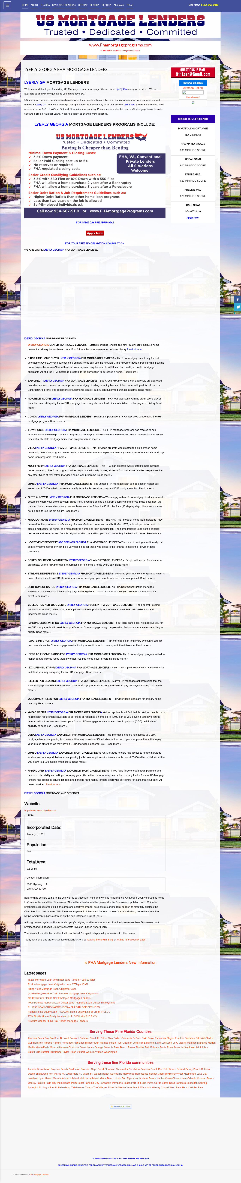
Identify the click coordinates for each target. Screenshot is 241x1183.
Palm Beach (120, 1047)
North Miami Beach (145, 1078)
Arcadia (32, 1069)
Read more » (131, 371)
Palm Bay (51, 1082)
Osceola (108, 1047)
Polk (147, 1047)
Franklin (179, 1038)
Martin (31, 1047)
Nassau (63, 1047)
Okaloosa (73, 1047)
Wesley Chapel (160, 1087)
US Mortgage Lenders (39, 1174)
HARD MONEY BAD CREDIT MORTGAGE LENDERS (68, 770)
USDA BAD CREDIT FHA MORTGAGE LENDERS (66, 734)
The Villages (100, 1087)
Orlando (191, 1078)
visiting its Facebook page (131, 939)
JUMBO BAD (46, 752)
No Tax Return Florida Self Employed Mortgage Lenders (59, 998)
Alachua (32, 1038)
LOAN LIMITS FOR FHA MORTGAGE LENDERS (66, 640)
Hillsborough (92, 1042)
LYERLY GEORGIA (38, 344)
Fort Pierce (55, 1073)
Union (73, 1051)
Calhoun (84, 1038)
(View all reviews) (193, 97)
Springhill (33, 1087)
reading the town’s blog (100, 939)
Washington (110, 1051)
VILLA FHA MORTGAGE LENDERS (58, 447)
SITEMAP (83, 4)
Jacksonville (165, 1073)
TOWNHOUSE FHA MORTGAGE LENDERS (63, 430)
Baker (41, 1038)
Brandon (85, 1069)
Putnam (154, 1047)
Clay (110, 1038)
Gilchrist (200, 1038)
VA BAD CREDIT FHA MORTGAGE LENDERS (64, 712)
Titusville (113, 1087)
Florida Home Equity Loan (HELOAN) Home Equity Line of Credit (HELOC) (69, 1011)
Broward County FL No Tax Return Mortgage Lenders (58, 1021)
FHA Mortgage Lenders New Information (122, 962)
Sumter (45, 1051)
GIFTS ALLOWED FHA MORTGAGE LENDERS (65, 497)
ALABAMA (119, 4)
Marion (212, 1042)
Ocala (168, 1078)
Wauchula (145, 1087)
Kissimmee (190, 1073)
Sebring (202, 1082)
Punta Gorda (154, 1082)
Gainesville (116, 1073)
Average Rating (193, 87)
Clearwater (122, 1069)
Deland (181, 1069)
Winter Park (196, 1087)
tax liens (46, 389)
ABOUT (34, 4)
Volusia (81, 1051)
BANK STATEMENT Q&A (64, 4)
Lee (163, 1042)
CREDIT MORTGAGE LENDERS (82, 752)
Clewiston (109, 1069)
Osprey (32, 1082)
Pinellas (139, 1047)
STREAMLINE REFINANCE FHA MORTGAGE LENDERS (70, 573)
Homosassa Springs (146, 1073)
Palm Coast (77, 1082)
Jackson (127, 1042)
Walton (99, 1051)
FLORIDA (94, 4)
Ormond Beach (205, 1078)
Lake (158, 1042)
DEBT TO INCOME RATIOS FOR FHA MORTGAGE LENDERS (74, 654)
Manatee (202, 1042)
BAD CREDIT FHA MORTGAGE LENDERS (62, 380)
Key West (177, 1073)
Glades (209, 1038)
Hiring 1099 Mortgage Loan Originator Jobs (52, 988)
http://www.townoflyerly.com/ (40, 810)
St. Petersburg (62, 1087)
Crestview (134, 1069)
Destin (31, 1073)
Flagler (170, 1038)
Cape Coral (97, 1069)
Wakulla (90, 1051)
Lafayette (149, 1042)
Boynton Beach (59, 1069)
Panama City (92, 1082)
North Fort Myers (124, 1078)
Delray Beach (192, 1069)
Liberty (182, 1042)
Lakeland (33, 1078)
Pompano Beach (121, 1082)
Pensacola (105, 1082)
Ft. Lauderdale (70, 1073)
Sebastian (192, 1082)
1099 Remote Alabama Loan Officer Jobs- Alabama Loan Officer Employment (71, 1002)
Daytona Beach (149, 1069)
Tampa (89, 1087)
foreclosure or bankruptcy (58, 721)
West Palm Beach (179, 1087)
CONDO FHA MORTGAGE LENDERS (60, 416)
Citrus (104, 1038)
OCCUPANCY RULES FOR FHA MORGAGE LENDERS (69, 698)
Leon (169, 1042)
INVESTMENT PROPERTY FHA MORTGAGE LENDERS (73, 542)
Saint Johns (201, 1047)
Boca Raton (43, 1069)
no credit (137, 367)
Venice (122, 1087)
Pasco (131, 1047)
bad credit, (126, 367)
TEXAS (129, 4)
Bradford (54, 1038)
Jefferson (138, 1042)
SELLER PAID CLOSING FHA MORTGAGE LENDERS (69, 680)
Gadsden (190, 1038)
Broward (74, 1038)
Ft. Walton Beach (99, 1073)
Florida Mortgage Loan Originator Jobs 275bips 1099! (58, 984)
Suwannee (56, 1051)
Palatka (41, 1082)
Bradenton (74, 1069)
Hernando (67, 1042)
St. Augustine (46, 1087)
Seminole (189, 1047)
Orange (99, 1047)
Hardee (48, 1042)
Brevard (64, 1038)
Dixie (144, 1038)
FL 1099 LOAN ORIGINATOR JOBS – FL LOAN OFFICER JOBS (64, 1007)
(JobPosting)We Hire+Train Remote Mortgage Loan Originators (63, 993)
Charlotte (95, 1038)
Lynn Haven (45, 1078)
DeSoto (137, 1038)
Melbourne (86, 1078)
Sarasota (178, 1047)
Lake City (202, 1073)
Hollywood (128, 1073)
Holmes (104, 1042)
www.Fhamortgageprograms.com (120, 45)
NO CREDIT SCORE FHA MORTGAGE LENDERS (66, 398)
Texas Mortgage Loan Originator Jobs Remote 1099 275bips (61, 979)
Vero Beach (133, 1087)
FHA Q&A (45, 4)
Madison (192, 1042)
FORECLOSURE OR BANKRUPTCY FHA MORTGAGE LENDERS (75, 560)
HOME (25, 4)
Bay (47, 1038)
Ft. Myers (84, 1073)
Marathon (58, 1078)
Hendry (57, 1042)
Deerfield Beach (167, 1069)
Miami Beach (107, 1078)
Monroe (54, 1047)
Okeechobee (87, 1047)
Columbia (126, 1038)
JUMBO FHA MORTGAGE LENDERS (60, 483)
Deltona (205, 1069)
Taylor (65, 1051)
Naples (160, 1078)
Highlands (79, 1042)
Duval (151, 1038)
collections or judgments (71, 389)
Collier (117, 1038)
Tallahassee (77, 1087)
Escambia (160, 1038)
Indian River (115, 1042)
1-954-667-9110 (209, 4)
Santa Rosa (166, 1047)
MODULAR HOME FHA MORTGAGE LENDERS (65, 519)
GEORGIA (106, 4)
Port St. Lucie (138, 1082)
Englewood (42, 1073)
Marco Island (71, 1078)
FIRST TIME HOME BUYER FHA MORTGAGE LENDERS (71, 358)
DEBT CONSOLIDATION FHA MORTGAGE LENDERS (69, 587)
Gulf (30, 1042)
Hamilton (38, 1042)
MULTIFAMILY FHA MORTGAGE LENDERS (63, 465)
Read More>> (134, 349)
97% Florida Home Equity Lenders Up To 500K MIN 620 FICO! (63, 1016)
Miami (95, 1078)
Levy (175, 1042)
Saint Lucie (34, 1051)
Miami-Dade (42, 1047)
